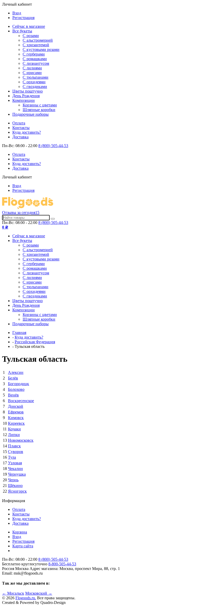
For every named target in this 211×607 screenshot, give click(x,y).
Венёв (13, 395)
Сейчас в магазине (28, 26)
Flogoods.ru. (25, 598)
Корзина (19, 532)
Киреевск (16, 423)
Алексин (15, 372)
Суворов (15, 451)
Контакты (21, 127)
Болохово (16, 389)
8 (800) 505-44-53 (53, 145)
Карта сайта (22, 546)
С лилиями (32, 68)
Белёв (13, 378)
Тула (12, 457)
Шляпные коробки (39, 109)
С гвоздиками (35, 86)
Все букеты (22, 31)
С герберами (34, 54)
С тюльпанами (35, 77)
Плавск (14, 446)
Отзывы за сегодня (20, 212)
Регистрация (23, 17)
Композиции (23, 100)
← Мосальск (13, 593)
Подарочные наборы (30, 114)
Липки (14, 434)
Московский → (38, 593)
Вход (16, 13)
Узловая (15, 463)
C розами (31, 35)
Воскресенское (21, 400)
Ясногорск (17, 491)
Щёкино (15, 485)
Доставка (20, 137)
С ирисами (32, 72)
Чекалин (15, 468)
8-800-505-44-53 (62, 564)
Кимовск (16, 417)
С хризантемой (36, 45)
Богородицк (18, 384)
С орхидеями (34, 82)
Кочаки (14, 429)
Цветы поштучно (27, 91)
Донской (15, 406)
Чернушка (17, 474)
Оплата (18, 123)
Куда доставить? (26, 132)
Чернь (13, 480)
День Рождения (26, 96)
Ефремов (16, 412)
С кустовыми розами (41, 49)
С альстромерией (38, 40)
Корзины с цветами (40, 105)
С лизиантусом (36, 63)
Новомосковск (20, 440)
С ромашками (35, 59)
